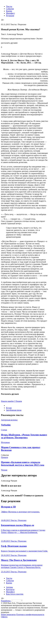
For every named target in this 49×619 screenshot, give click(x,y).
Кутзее (9, 408)
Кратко (9, 11)
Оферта (4, 617)
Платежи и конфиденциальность (30, 614)
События (10, 9)
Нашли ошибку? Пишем (11, 401)
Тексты (9, 6)
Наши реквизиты (8, 614)
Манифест (10, 13)
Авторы (9, 587)
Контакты (10, 589)
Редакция (10, 15)
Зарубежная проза (13, 410)
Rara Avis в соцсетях (14, 594)
